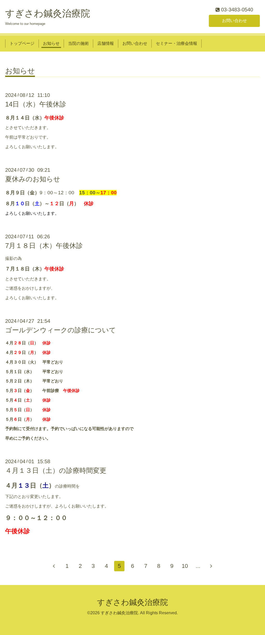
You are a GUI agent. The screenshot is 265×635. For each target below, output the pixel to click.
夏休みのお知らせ (32, 179)
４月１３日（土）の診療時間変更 (55, 470)
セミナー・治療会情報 (176, 43)
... (198, 566)
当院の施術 (78, 43)
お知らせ (51, 43)
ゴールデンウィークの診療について (60, 330)
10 (185, 566)
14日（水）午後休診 (35, 104)
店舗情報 (105, 43)
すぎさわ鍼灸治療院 (47, 13)
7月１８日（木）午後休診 (44, 245)
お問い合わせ (234, 20)
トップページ (22, 43)
